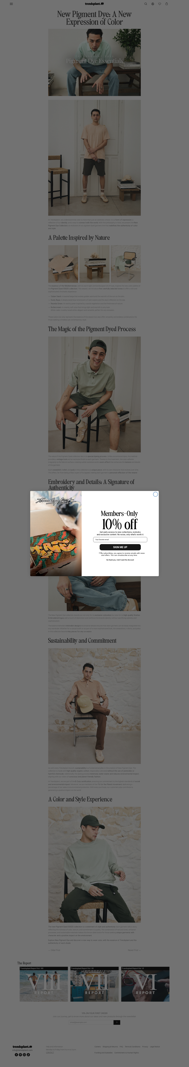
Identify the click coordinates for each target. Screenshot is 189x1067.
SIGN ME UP (120, 547)
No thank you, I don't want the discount (120, 560)
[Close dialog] (155, 494)
